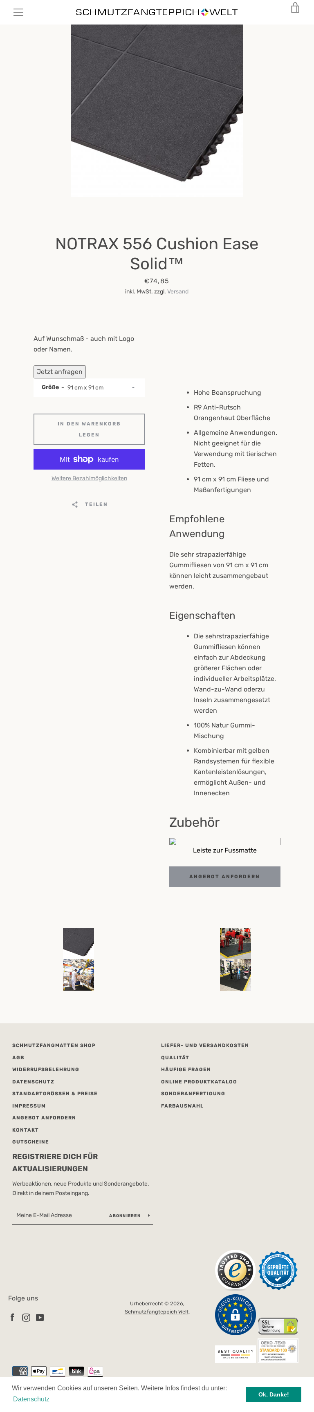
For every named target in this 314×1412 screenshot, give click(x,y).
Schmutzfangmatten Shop (54, 1045)
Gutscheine (30, 1142)
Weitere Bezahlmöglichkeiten (89, 478)
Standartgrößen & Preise (55, 1093)
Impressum (29, 1106)
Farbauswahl (182, 1106)
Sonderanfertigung (193, 1093)
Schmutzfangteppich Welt (156, 1312)
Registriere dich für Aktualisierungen (55, 1163)
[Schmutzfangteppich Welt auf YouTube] (40, 1317)
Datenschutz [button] (31, 1399)
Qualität (175, 1058)
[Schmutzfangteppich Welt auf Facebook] (12, 1317)
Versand (177, 291)
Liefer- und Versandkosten (205, 1045)
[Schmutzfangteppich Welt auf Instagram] (26, 1317)
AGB (18, 1058)
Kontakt (25, 1130)
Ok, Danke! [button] (273, 1394)
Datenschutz (33, 1082)
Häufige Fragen (186, 1069)
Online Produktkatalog (199, 1082)
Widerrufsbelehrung (45, 1069)
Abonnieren (125, 1215)
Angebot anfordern (224, 876)
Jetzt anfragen (60, 372)
